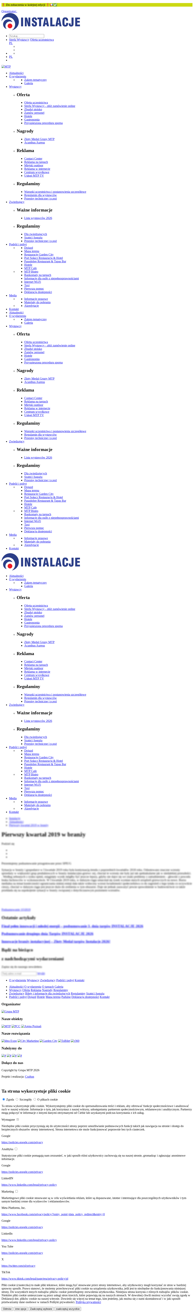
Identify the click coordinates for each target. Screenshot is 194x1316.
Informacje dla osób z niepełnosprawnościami (51, 278)
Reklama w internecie (37, 168)
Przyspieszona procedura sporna (43, 123)
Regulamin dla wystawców (40, 195)
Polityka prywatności (88, 1302)
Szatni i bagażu (33, 237)
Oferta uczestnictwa (42, 39)
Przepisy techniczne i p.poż (40, 198)
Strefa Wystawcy (19, 39)
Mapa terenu (31, 251)
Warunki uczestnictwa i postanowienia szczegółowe (55, 191)
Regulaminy (60, 990)
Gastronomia (32, 119)
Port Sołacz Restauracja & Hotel (43, 258)
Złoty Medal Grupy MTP (39, 139)
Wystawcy (15, 86)
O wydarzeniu (17, 76)
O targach (48, 986)
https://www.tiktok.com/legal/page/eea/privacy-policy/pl (35, 1278)
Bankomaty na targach (37, 275)
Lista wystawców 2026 (38, 218)
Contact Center (33, 158)
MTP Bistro (31, 271)
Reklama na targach (36, 162)
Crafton (29, 1076)
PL (11, 43)
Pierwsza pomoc (34, 288)
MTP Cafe (30, 268)
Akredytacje (31, 305)
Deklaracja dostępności (38, 292)
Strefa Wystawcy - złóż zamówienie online (49, 106)
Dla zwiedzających (35, 234)
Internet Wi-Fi (32, 281)
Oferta (26, 990)
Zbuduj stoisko (33, 109)
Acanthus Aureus (34, 142)
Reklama (36, 990)
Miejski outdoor (33, 165)
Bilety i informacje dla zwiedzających (47, 993)
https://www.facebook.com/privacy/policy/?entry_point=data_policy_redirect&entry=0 (53, 1214)
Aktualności (16, 73)
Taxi (27, 285)
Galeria (28, 83)
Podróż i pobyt (18, 244)
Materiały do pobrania (37, 302)
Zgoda (10, 1099)
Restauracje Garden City (39, 254)
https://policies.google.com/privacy (22, 1142)
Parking (66, 997)
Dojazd (28, 247)
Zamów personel (34, 112)
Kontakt (14, 309)
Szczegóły (26, 1099)
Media (13, 295)
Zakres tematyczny (35, 79)
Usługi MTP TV (34, 175)
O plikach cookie (47, 1099)
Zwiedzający (16, 202)
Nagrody (47, 990)
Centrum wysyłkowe (36, 172)
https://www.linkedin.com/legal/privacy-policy (29, 1184)
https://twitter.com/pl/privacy (18, 1265)
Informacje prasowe (36, 298)
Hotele (28, 116)
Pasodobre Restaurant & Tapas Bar (45, 261)
